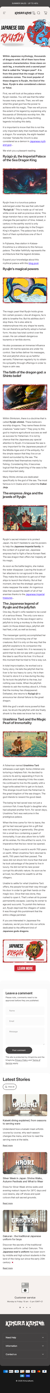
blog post (33, 263)
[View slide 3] (26, 1307)
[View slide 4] (30, 1307)
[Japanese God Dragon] (25, 957)
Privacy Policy (21, 1060)
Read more (8, 1145)
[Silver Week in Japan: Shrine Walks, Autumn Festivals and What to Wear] (25, 1163)
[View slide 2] (23, 1307)
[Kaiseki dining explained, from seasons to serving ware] (25, 1105)
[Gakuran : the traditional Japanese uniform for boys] (25, 1221)
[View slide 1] (20, 1307)
